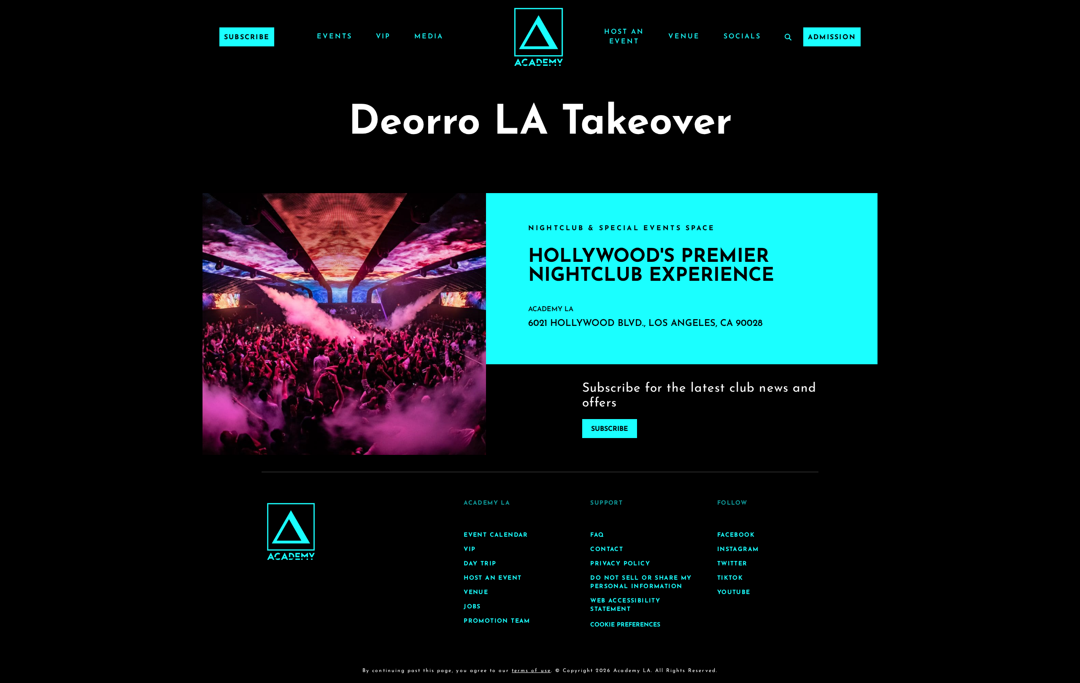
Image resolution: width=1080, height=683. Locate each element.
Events (334, 36)
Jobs (472, 607)
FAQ (597, 535)
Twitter (732, 564)
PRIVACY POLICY (620, 564)
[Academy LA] (291, 531)
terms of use (531, 670)
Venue (683, 36)
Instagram (738, 549)
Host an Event (492, 578)
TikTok (730, 578)
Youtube (734, 592)
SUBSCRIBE (609, 429)
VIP (383, 36)
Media (428, 36)
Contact (606, 549)
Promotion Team (497, 621)
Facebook (736, 535)
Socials (742, 36)
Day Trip (480, 564)
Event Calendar (496, 535)
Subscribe (247, 37)
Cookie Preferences (625, 625)
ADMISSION (832, 37)
